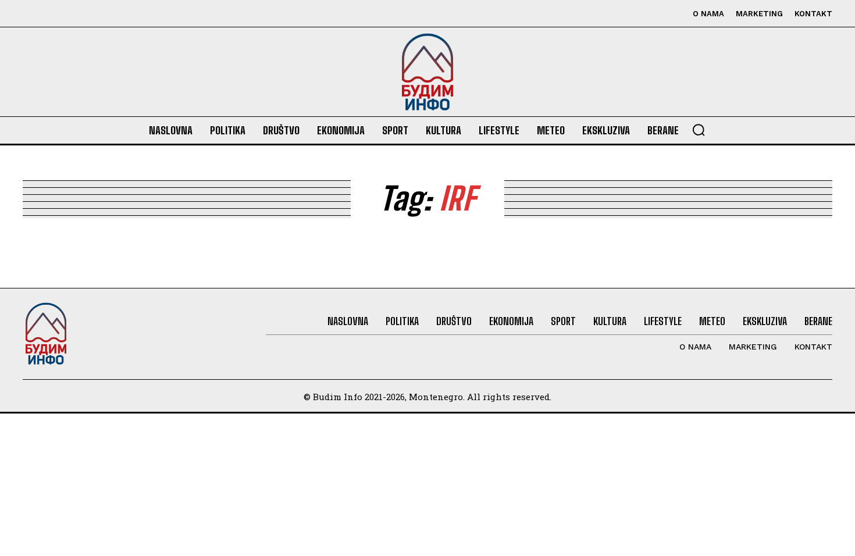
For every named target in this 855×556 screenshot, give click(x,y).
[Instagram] (59, 13)
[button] (698, 130)
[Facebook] (33, 13)
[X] (85, 13)
